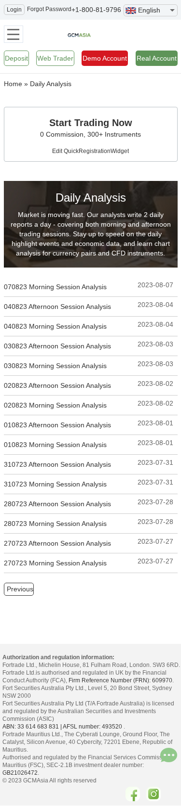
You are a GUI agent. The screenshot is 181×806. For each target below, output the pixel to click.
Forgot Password (49, 9)
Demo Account (105, 58)
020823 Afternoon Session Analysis (57, 385)
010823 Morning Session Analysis (55, 444)
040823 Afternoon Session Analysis (57, 306)
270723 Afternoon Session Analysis (57, 543)
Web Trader (55, 58)
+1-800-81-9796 (96, 9)
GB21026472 (20, 772)
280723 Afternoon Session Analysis (57, 504)
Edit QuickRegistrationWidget (90, 151)
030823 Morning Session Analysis (55, 366)
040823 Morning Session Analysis (55, 326)
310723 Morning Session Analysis (55, 484)
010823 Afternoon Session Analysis (57, 425)
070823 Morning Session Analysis (55, 287)
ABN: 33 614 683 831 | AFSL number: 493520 (62, 726)
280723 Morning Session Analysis (55, 523)
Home (13, 84)
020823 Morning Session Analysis (55, 405)
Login (14, 9)
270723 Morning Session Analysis (55, 563)
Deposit (16, 58)
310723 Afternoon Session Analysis (57, 464)
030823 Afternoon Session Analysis (57, 346)
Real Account (157, 58)
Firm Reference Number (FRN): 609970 (120, 680)
